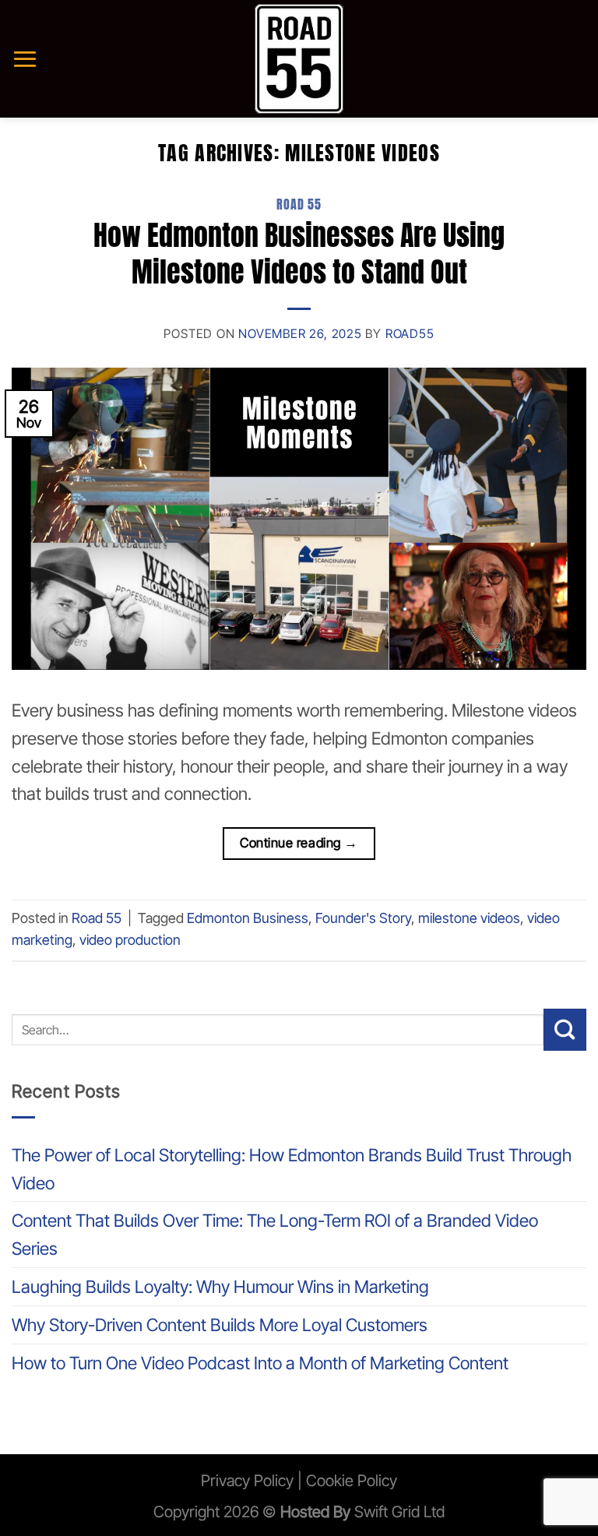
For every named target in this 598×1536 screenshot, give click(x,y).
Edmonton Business (247, 918)
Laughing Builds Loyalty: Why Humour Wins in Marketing (220, 1286)
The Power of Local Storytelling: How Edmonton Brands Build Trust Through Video (292, 1168)
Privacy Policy (247, 1480)
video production (130, 940)
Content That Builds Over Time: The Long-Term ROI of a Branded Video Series (275, 1234)
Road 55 (299, 204)
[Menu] (25, 59)
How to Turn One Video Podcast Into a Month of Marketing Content (260, 1362)
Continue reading (298, 843)
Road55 (409, 333)
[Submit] (564, 1030)
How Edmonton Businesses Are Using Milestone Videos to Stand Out (299, 253)
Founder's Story (363, 918)
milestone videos (469, 918)
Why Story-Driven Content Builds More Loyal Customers (219, 1324)
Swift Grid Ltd (397, 1511)
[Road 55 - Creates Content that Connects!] (299, 59)
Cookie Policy (351, 1480)
